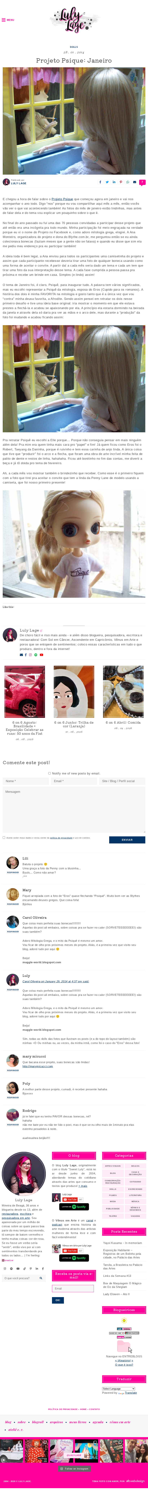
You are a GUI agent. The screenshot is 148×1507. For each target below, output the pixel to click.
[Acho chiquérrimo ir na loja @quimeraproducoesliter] (61, 1450)
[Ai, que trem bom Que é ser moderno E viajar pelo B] (86, 1450)
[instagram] (5, 1268)
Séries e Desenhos (135, 1209)
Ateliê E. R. (15, 1430)
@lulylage (74, 1455)
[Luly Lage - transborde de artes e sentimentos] (74, 20)
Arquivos (56, 1422)
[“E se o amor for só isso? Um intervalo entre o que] (111, 1450)
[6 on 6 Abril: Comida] (123, 692)
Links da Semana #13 (117, 1275)
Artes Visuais (113, 1166)
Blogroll (37, 1422)
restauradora (10, 1213)
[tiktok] (24, 1268)
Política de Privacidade (63, 1409)
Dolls (74, 47)
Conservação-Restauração (113, 1182)
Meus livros (77, 1422)
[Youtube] (41, 655)
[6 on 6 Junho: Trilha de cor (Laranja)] (74, 692)
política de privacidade (61, 838)
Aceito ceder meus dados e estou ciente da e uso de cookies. (48, 838)
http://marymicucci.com (38, 1066)
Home (83, 1409)
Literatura (135, 1195)
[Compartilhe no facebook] (100, 182)
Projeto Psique (62, 199)
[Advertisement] (74, 1330)
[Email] (21, 655)
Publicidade (113, 1209)
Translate (131, 1392)
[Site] (41, 630)
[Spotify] (36, 655)
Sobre (22, 1422)
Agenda (98, 1422)
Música (135, 1201)
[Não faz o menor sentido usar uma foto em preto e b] (36, 1450)
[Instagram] (30, 655)
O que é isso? (124, 1364)
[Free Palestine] (132, 1332)
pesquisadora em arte (16, 1217)
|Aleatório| (124, 1360)
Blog (113, 1173)
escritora (25, 1213)
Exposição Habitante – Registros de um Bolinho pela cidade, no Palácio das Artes (122, 1254)
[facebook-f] (43, 1268)
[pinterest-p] (31, 1268)
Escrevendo (135, 1189)
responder (13, 872)
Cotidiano (135, 1182)
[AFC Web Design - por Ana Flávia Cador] (135, 1481)
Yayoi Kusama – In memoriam (122, 1242)
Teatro (113, 1216)
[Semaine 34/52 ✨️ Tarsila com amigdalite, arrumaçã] (11, 1450)
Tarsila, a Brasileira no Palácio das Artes (122, 1266)
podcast (57, 1224)
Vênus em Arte (120, 1422)
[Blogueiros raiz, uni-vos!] (116, 1332)
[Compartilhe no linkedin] (114, 182)
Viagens (135, 1216)
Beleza (135, 1166)
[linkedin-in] (37, 1268)
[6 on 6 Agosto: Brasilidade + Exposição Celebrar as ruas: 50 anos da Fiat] (25, 692)
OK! (58, 1300)
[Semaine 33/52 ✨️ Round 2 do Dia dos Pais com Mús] (136, 1450)
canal (89, 1220)
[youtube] (18, 1268)
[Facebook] (26, 655)
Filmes (113, 1195)
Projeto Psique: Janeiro (74, 60)
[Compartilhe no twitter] (107, 182)
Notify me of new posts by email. (76, 773)
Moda (113, 1201)
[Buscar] (41, 1278)
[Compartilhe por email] (135, 182)
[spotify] (11, 1268)
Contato (94, 1409)
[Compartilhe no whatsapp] (128, 182)
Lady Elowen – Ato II (116, 1294)
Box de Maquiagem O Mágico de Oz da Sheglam (122, 1285)
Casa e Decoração (135, 1173)
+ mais (83, 1185)
